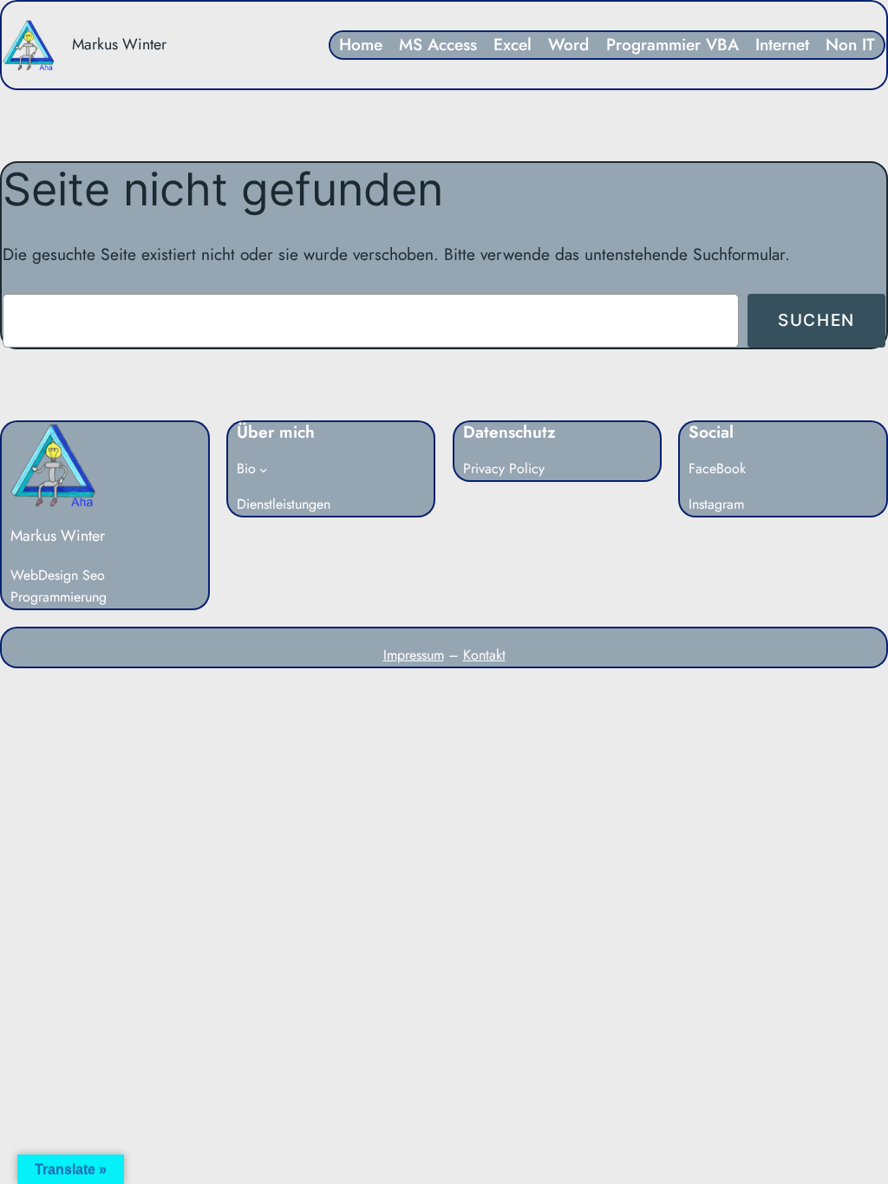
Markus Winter (119, 44)
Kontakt (484, 655)
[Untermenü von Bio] (263, 469)
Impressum (413, 655)
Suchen (816, 319)
